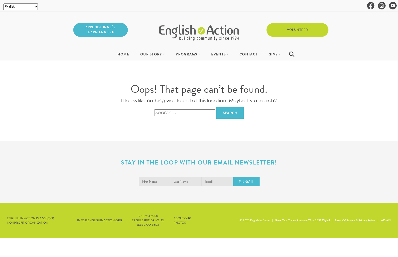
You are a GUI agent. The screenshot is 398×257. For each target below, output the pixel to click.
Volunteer (297, 29)
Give (273, 54)
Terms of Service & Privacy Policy (355, 220)
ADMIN (386, 220)
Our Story (151, 54)
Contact (249, 54)
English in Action (260, 220)
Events (218, 54)
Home (123, 54)
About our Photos (182, 220)
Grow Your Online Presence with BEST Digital (302, 220)
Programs (186, 54)
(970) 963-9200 (148, 216)
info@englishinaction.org (99, 220)
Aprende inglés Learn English (100, 30)
